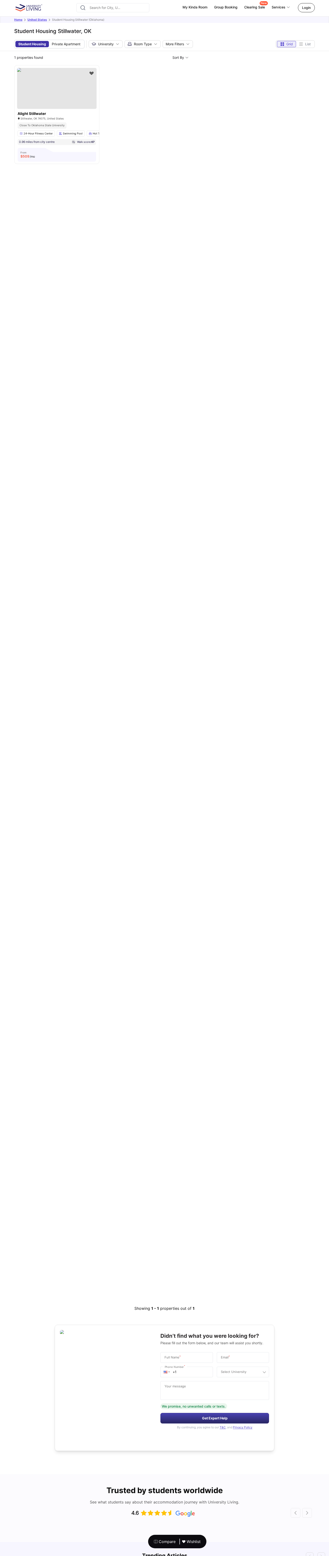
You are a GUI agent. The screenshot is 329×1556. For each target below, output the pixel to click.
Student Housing (32, 44)
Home (18, 19)
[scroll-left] (295, 1513)
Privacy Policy (242, 1427)
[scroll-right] (307, 1513)
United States (37, 19)
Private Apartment (66, 44)
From (27, 154)
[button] (167, 1372)
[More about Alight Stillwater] (57, 88)
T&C (223, 1427)
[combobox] (113, 7)
